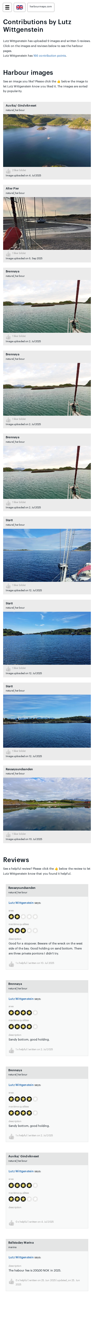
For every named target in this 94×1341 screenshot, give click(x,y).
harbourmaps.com (41, 6)
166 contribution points (49, 55)
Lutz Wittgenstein (21, 902)
